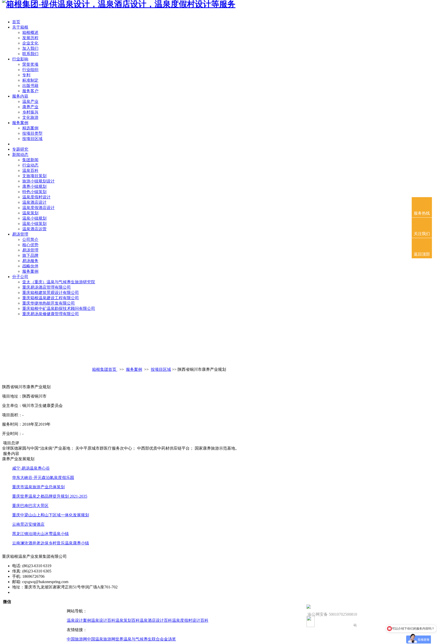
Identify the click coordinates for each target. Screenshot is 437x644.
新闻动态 (20, 154)
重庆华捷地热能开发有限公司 (48, 303)
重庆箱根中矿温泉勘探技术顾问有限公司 (58, 308)
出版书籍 (30, 85)
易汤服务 (30, 261)
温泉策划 (30, 213)
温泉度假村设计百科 (190, 620)
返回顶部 (422, 254)
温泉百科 (30, 170)
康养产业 (30, 107)
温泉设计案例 (79, 620)
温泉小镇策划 (34, 223)
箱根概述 (30, 32)
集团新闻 (30, 160)
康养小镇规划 (34, 186)
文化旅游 (30, 117)
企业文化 (30, 43)
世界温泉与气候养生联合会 (139, 639)
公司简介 (30, 239)
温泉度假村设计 (36, 197)
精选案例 (30, 128)
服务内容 (20, 96)
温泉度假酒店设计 (38, 207)
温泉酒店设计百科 (156, 620)
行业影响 (20, 59)
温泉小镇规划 (34, 218)
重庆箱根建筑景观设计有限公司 (50, 292)
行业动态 (30, 165)
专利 (26, 75)
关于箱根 (20, 27)
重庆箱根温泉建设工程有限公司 (50, 298)
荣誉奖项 (30, 64)
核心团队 (20, 144)
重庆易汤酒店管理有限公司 (46, 287)
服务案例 (20, 123)
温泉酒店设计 (34, 202)
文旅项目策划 (34, 176)
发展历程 (30, 38)
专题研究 (20, 149)
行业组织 (30, 69)
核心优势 (30, 245)
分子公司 (20, 276)
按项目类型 (32, 133)
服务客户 (30, 91)
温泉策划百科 (127, 620)
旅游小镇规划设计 (38, 181)
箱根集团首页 (104, 369)
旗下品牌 (30, 255)
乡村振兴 (30, 112)
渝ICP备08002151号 (29, 592)
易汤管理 (20, 234)
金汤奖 (170, 639)
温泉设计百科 (103, 620)
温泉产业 (30, 101)
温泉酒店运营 (34, 229)
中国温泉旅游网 (101, 639)
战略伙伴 (30, 266)
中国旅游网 (77, 639)
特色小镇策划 (34, 192)
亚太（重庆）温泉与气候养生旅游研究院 (58, 282)
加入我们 (30, 48)
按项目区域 (32, 138)
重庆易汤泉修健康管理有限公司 (50, 314)
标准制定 (30, 80)
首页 (16, 22)
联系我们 (30, 54)
